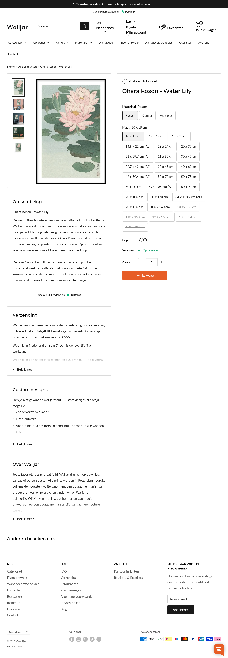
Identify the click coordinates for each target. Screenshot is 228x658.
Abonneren (181, 610)
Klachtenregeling (72, 590)
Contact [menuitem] (13, 54)
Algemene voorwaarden (77, 596)
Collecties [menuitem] (39, 42)
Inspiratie (13, 603)
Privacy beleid (70, 603)
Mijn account (136, 32)
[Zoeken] (84, 26)
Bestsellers (15, 596)
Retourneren (69, 584)
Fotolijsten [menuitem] (185, 42)
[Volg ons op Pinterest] (85, 639)
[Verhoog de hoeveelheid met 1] (161, 262)
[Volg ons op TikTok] (92, 639)
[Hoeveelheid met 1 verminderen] (142, 262)
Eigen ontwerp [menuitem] (129, 42)
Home (11, 66)
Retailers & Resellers (128, 577)
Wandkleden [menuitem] (106, 42)
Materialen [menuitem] (82, 42)
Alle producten (27, 66)
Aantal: (127, 262)
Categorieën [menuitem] (15, 42)
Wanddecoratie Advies (23, 584)
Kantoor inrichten (126, 571)
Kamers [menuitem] (60, 42)
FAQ (64, 571)
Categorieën (15, 571)
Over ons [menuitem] (203, 42)
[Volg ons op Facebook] (71, 639)
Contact (12, 615)
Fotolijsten (14, 590)
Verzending (68, 577)
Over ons (13, 609)
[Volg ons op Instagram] (78, 639)
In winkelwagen (145, 275)
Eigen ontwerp (17, 577)
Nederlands (15, 632)
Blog (64, 609)
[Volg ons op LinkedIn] (98, 639)
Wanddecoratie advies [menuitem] (158, 42)
